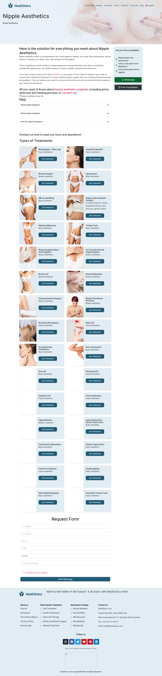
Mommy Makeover (47, 225)
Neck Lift (90, 323)
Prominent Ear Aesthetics (45, 348)
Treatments (89, 5)
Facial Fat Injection (48, 469)
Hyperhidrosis (45, 420)
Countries (134, 5)
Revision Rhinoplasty (49, 323)
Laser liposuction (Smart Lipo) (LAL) (94, 421)
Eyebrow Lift (45, 396)
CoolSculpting (92, 469)
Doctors (124, 5)
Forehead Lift (92, 371)
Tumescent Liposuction (50, 444)
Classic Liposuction (95, 444)
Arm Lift (42, 371)
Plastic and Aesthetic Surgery (96, 199)
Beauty (99, 5)
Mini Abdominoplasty (49, 493)
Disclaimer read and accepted (36, 573)
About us (24, 605)
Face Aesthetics (93, 396)
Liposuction (91, 174)
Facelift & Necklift (94, 149)
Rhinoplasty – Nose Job (50, 149)
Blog (142, 5)
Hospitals (108, 5)
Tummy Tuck (92, 225)
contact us (69, 92)
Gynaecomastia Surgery (50, 298)
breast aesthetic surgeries (71, 89)
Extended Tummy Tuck (96, 493)
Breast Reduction (94, 274)
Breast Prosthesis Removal (94, 299)
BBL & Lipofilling (46, 198)
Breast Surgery (46, 174)
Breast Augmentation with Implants (49, 251)
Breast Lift (43, 274)
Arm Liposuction (93, 347)
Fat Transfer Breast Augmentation (95, 251)
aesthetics (57, 74)
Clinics (116, 5)
